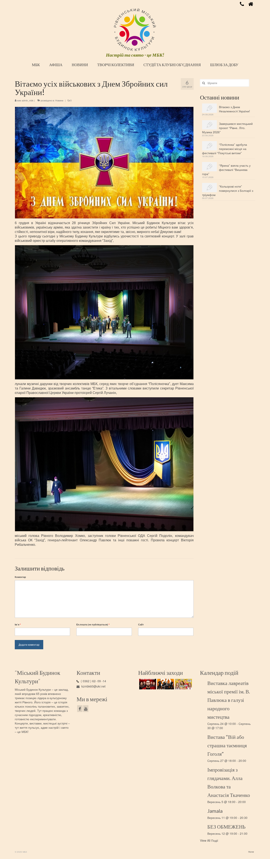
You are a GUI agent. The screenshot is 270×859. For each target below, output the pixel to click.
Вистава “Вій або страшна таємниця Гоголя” (227, 745)
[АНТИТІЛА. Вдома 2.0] (147, 684)
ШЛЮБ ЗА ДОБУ (224, 64)
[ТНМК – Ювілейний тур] (165, 684)
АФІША (55, 64)
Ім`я (18, 624)
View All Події (209, 840)
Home (251, 851)
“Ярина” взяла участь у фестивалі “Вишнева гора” (226, 169)
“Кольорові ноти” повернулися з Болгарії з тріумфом (227, 190)
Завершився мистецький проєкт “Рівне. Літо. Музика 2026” (227, 127)
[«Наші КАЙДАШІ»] (183, 684)
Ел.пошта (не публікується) (92, 624)
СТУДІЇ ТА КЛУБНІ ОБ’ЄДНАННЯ (172, 64)
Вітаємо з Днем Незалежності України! (234, 109)
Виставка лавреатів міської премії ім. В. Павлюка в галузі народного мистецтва (228, 700)
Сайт (141, 624)
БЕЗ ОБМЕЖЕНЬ (226, 827)
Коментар (20, 577)
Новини (59, 100)
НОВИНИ (80, 64)
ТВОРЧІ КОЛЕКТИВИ (115, 64)
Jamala (215, 811)
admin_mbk (28, 100)
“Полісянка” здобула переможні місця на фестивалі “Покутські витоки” (224, 148)
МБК (36, 64)
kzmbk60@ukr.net (93, 686)
